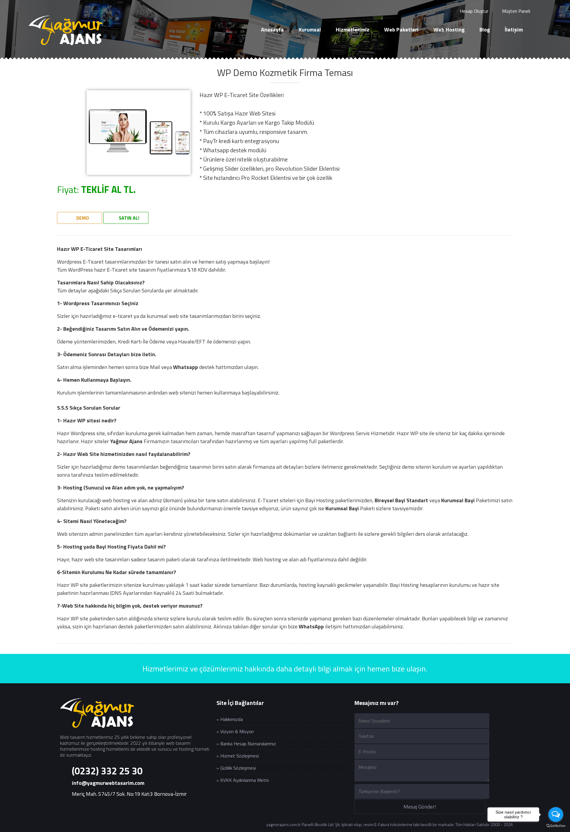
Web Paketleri (401, 30)
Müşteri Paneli (515, 11)
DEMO (82, 217)
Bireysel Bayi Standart (401, 500)
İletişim (514, 30)
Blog (484, 30)
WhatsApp (311, 626)
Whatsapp (185, 367)
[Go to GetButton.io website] (555, 826)
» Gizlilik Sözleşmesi (236, 767)
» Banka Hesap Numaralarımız (246, 743)
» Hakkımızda (229, 719)
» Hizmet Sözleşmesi (237, 755)
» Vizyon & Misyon (235, 731)
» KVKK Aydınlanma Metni (242, 780)
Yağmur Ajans (126, 441)
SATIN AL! (128, 217)
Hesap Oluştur (473, 11)
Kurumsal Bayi (458, 500)
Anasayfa (272, 30)
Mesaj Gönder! (419, 807)
